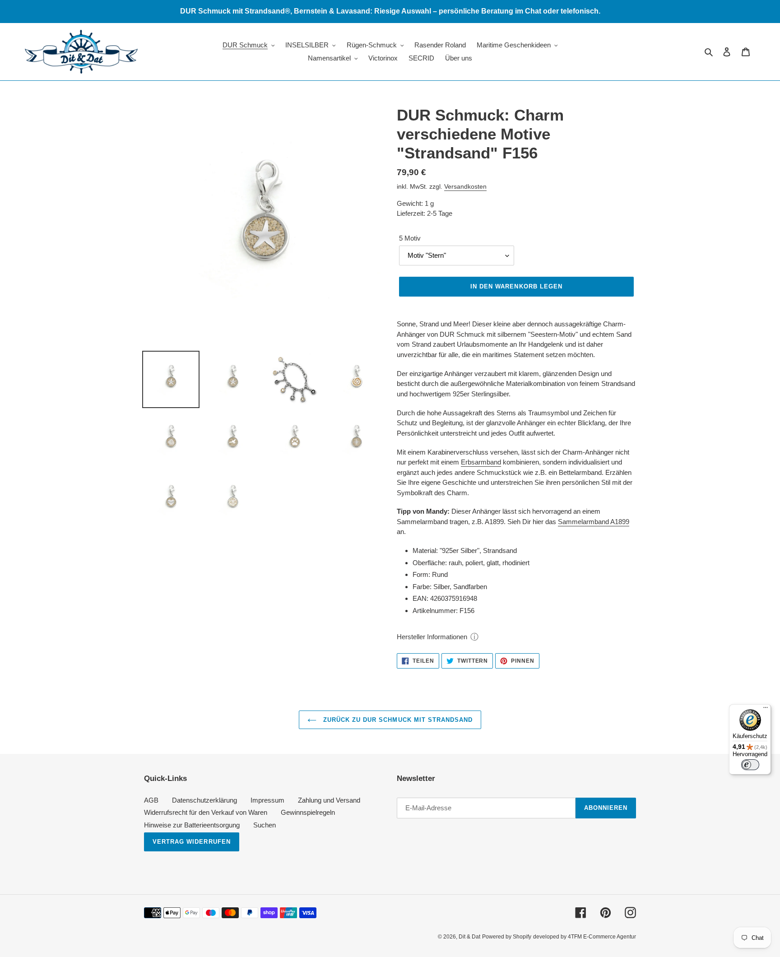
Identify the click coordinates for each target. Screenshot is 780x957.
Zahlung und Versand (329, 800)
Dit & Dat (469, 937)
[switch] (750, 764)
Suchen (264, 825)
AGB (151, 800)
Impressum (267, 800)
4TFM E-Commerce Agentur (602, 937)
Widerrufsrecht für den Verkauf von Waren (205, 812)
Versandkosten (465, 186)
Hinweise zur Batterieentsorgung (192, 825)
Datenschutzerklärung (204, 800)
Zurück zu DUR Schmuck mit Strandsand (397, 719)
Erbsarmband (481, 462)
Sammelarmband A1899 (593, 521)
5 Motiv (410, 238)
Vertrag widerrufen (192, 841)
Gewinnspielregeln (308, 812)
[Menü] (765, 709)
